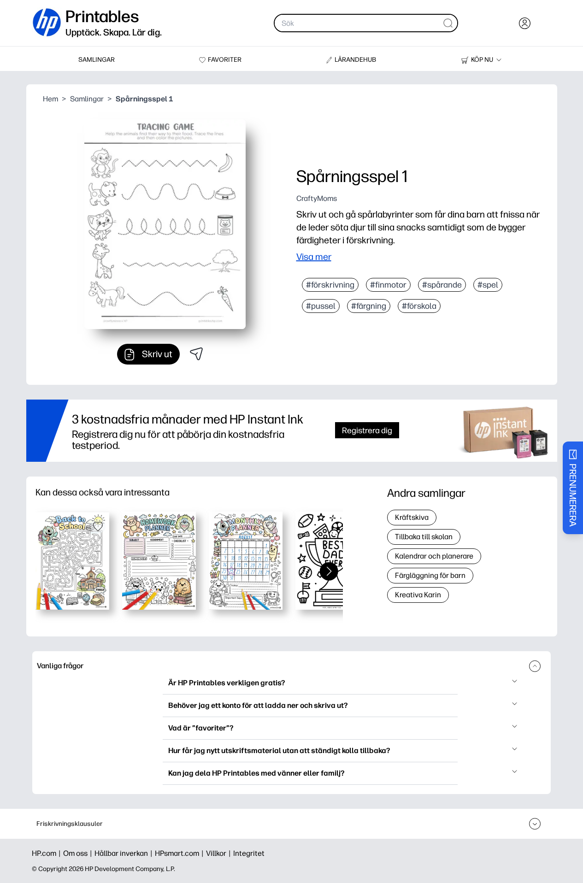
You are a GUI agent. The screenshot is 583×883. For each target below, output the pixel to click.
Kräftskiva (412, 517)
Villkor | (219, 853)
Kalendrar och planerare (434, 556)
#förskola (419, 306)
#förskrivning (330, 285)
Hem (50, 98)
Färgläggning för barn (430, 575)
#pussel (321, 306)
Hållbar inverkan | (124, 853)
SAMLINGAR (96, 60)
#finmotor (388, 285)
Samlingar (87, 98)
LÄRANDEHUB (355, 60)
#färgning (368, 306)
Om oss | (78, 853)
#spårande (442, 285)
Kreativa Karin (418, 594)
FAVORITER (224, 60)
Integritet (249, 853)
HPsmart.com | (180, 853)
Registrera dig (367, 430)
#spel (487, 285)
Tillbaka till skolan (424, 536)
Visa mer (313, 256)
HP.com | (47, 853)
